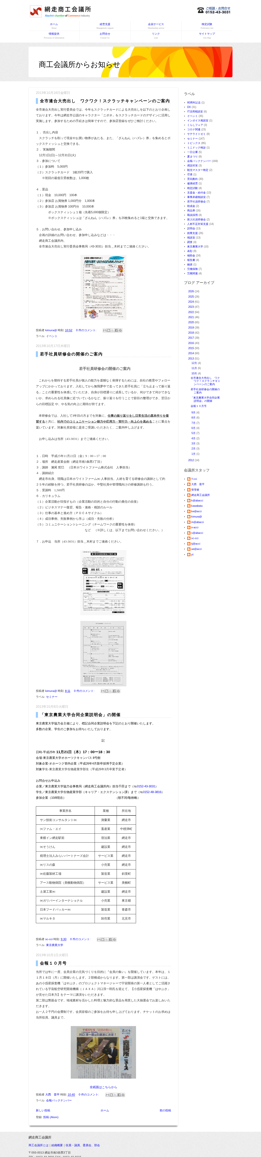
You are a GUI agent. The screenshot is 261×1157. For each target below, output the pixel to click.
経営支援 (105, 26)
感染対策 (192, 165)
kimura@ (196, 516)
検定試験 (207, 26)
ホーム (54, 26)
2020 (191, 322)
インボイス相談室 (197, 120)
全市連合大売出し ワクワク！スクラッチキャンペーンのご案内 (105, 101)
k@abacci (197, 500)
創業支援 (192, 233)
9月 (193, 412)
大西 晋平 (198, 484)
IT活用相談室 (195, 111)
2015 (191, 348)
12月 (194, 363)
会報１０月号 (53, 963)
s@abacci (197, 532)
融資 (189, 264)
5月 (193, 433)
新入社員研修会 (196, 219)
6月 (193, 428)
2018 (191, 332)
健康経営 (192, 183)
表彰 (189, 251)
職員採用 (192, 214)
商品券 (191, 210)
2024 (191, 301)
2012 (191, 460)
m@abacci (197, 522)
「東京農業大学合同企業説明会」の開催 (80, 714)
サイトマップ (207, 35)
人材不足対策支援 (197, 223)
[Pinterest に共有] (120, 330)
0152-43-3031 (146, 786)
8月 (193, 417)
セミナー (52, 696)
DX (189, 107)
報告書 (191, 260)
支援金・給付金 (196, 192)
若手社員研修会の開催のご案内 (71, 354)
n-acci (194, 527)
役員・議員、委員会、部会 (83, 1145)
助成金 (191, 206)
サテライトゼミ (196, 133)
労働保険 (192, 268)
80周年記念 (194, 102)
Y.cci (194, 478)
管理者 (195, 489)
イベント (52, 336)
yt (192, 554)
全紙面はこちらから (103, 1087)
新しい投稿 (43, 1110)
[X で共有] (113, 330)
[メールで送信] (105, 330)
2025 (191, 296)
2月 (193, 448)
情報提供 (54, 35)
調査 (189, 242)
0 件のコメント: (86, 330)
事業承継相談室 (196, 197)
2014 (191, 353)
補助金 (191, 255)
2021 (191, 317)
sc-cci (194, 538)
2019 (191, 327)
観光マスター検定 (197, 169)
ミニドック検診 (196, 147)
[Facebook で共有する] (116, 330)
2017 (191, 337)
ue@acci (196, 548)
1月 (193, 453)
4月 (193, 438)
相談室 (191, 237)
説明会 (191, 228)
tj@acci (195, 543)
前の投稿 (165, 1110)
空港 (189, 174)
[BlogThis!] (109, 330)
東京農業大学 (54, 945)
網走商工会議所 (200, 495)
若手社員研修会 (196, 201)
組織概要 (57, 1145)
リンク (156, 35)
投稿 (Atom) (51, 1117)
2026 (191, 291)
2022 (191, 312)
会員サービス (156, 26)
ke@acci (196, 511)
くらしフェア (195, 124)
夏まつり (192, 156)
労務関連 (192, 273)
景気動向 (192, 178)
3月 (193, 443)
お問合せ (105, 35)
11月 (194, 368)
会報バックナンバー (59, 1100)
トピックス (193, 143)
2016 (191, 343)
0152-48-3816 (152, 792)
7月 (193, 422)
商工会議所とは (39, 1145)
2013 (191, 358)
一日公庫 (192, 152)
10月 (194, 373)
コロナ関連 (193, 129)
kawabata (196, 505)
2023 (191, 306)
